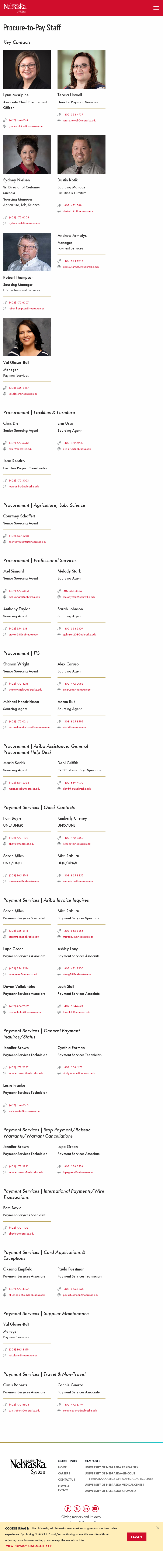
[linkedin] (86, 1508)
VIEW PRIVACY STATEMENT (25, 1546)
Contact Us (66, 1479)
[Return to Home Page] (15, 7)
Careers (64, 1473)
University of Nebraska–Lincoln (110, 1473)
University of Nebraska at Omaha (110, 1491)
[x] (77, 1508)
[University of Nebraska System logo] (28, 1469)
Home (62, 1467)
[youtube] (95, 1508)
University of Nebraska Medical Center (114, 1485)
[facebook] (68, 1508)
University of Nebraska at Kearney (111, 1467)
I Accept (136, 1537)
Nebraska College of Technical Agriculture (121, 1479)
